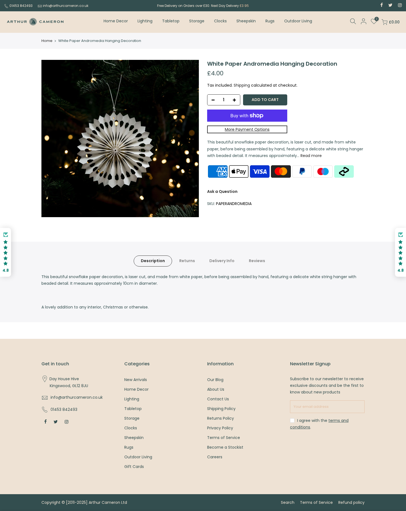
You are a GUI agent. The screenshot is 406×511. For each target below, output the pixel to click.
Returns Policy (220, 418)
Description (153, 261)
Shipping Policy (221, 408)
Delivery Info (221, 261)
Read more (310, 155)
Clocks (220, 21)
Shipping (242, 85)
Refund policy (351, 502)
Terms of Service (223, 437)
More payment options (247, 129)
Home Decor (116, 21)
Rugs (270, 21)
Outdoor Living (298, 21)
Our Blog (215, 379)
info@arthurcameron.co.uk (65, 5)
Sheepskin (246, 21)
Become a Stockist (225, 447)
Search (287, 502)
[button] (5, 252)
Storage (196, 21)
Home (46, 40)
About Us (215, 389)
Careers (214, 457)
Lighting (145, 21)
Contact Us (218, 399)
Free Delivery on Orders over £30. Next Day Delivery (203, 5)
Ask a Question (222, 191)
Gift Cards (134, 466)
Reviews (257, 261)
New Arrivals (135, 379)
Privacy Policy (220, 428)
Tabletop (171, 21)
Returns (187, 261)
